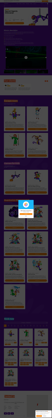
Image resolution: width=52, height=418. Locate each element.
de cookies (41, 413)
